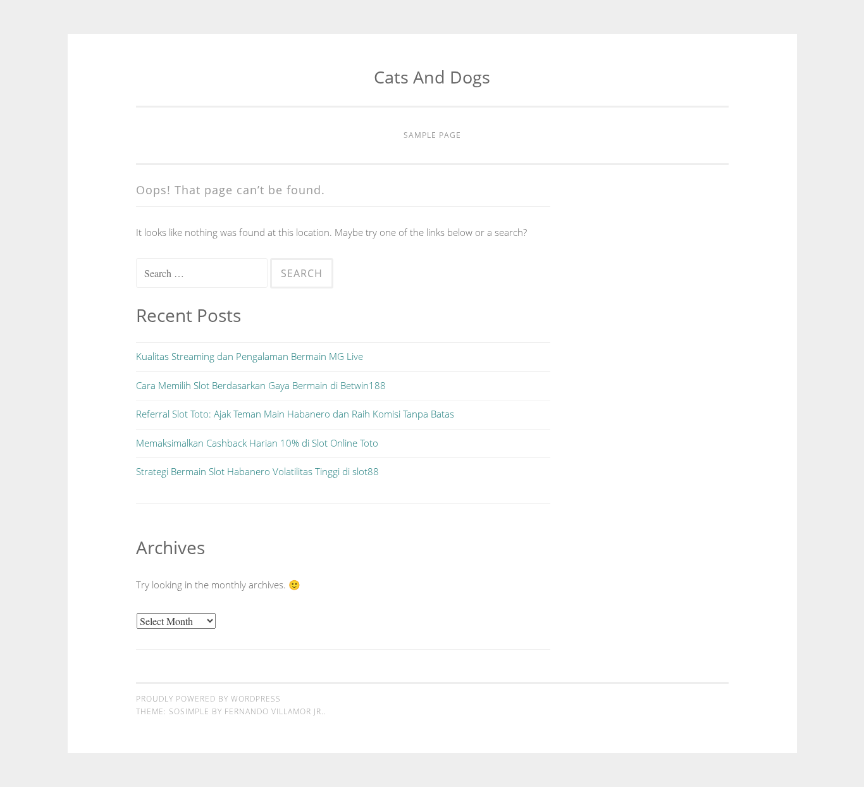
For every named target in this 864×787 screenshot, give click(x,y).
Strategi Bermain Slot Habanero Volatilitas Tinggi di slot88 (257, 471)
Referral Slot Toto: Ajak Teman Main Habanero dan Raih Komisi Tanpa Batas (295, 413)
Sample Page (432, 135)
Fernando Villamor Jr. (274, 711)
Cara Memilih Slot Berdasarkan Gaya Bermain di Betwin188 (261, 385)
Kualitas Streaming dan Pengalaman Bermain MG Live (249, 356)
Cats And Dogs (432, 77)
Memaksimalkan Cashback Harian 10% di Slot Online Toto (257, 443)
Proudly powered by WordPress (208, 698)
